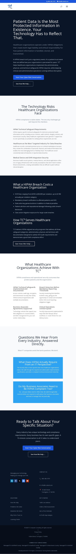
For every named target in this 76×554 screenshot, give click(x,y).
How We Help (14, 502)
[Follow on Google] (23, 480)
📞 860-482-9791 (44, 478)
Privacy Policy (38, 532)
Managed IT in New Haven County (49, 545)
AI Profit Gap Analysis (45, 515)
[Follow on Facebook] (15, 480)
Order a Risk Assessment (46, 507)
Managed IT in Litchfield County (12, 545)
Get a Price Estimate (45, 511)
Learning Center (15, 519)
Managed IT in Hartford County (30, 545)
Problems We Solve (16, 507)
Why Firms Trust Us (16, 515)
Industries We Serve (16, 511)
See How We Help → (23, 84)
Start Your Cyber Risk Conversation (28, 77)
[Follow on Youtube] (27, 480)
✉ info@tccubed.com (46, 485)
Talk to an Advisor (44, 502)
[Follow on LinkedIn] (11, 480)
